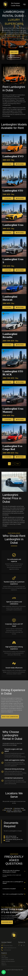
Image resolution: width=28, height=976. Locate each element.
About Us (3, 963)
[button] (14, 871)
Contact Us (3, 964)
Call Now (8, 164)
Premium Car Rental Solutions (8, 961)
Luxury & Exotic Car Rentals (7, 959)
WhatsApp (21, 164)
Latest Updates (4, 957)
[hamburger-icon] (24, 4)
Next (18, 463)
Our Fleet (3, 956)
